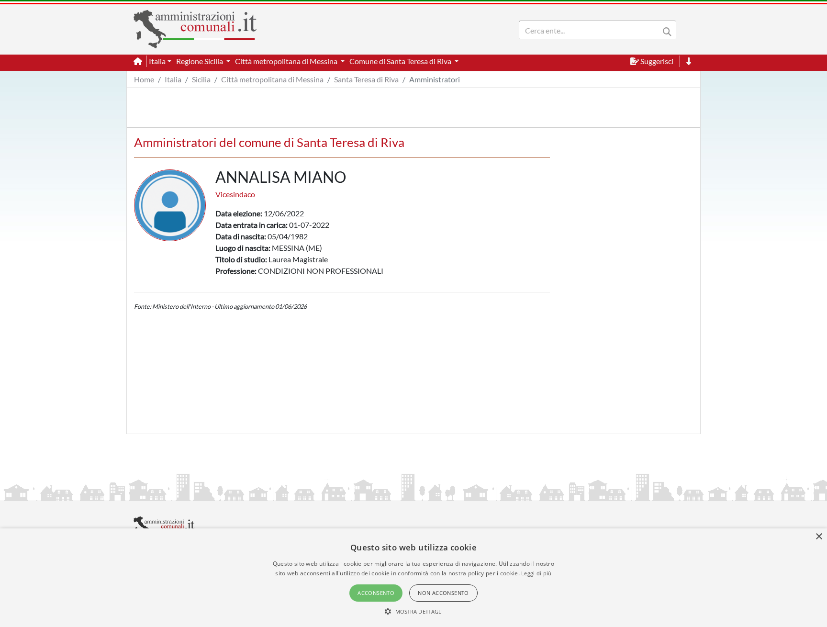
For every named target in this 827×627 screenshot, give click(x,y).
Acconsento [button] (376, 592)
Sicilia (201, 79)
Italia (173, 79)
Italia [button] (157, 61)
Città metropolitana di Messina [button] (287, 61)
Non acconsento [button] (443, 592)
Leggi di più (536, 573)
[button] (413, 611)
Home (144, 79)
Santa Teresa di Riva (366, 79)
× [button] (818, 536)
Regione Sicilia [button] (200, 61)
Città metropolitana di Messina (272, 79)
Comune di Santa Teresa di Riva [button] (401, 61)
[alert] (413, 577)
